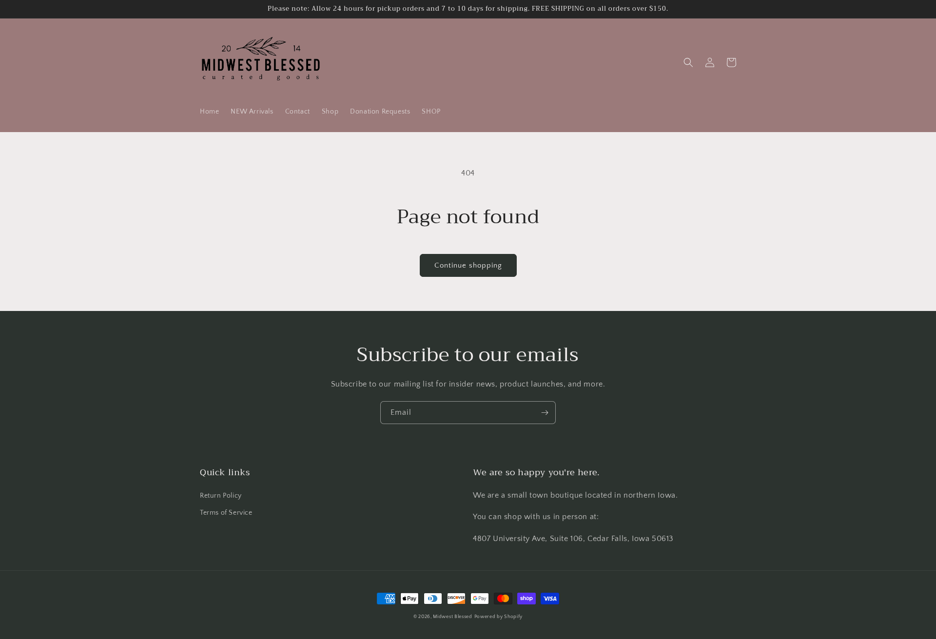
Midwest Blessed (452, 617)
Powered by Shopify (498, 617)
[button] (688, 62)
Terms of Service (226, 513)
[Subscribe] (544, 412)
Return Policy (221, 496)
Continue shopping (468, 265)
